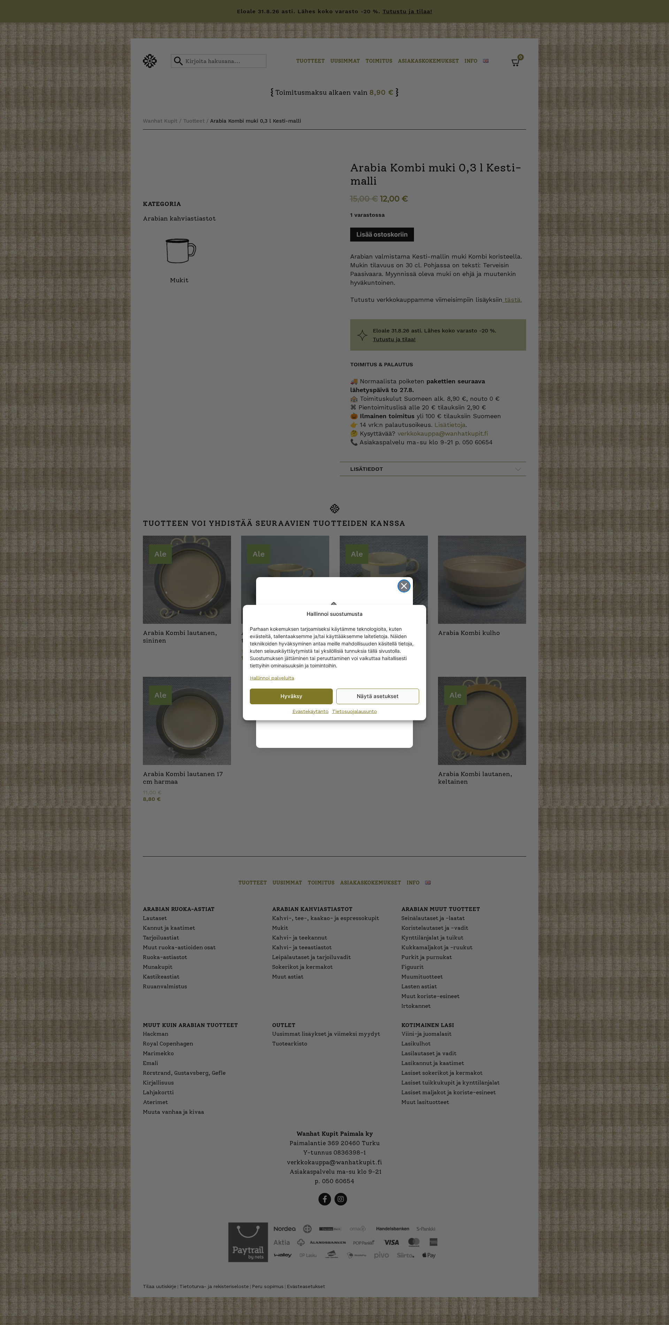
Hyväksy (291, 696)
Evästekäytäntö (310, 711)
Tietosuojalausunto (354, 711)
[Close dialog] (404, 586)
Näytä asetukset (378, 696)
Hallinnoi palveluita (272, 677)
